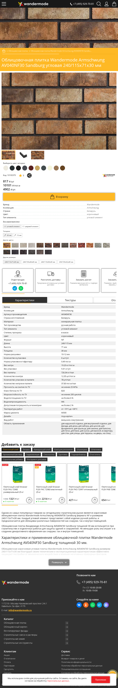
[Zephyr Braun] (81, 245)
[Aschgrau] (98, 245)
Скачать (7, 672)
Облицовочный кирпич (15, 626)
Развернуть (57, 562)
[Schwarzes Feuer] (7, 252)
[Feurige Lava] (90, 245)
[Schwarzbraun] (65, 245)
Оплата (7, 662)
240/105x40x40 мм (30, 262)
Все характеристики (11, 222)
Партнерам (9, 665)
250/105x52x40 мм (66, 262)
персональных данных (58, 680)
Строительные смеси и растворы (20, 634)
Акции (7, 655)
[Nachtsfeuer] (48, 245)
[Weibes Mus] (15, 245)
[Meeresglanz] (31, 252)
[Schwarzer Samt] (15, 252)
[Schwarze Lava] (23, 252)
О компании (9, 658)
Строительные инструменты (18, 643)
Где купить (9, 669)
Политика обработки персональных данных (81, 665)
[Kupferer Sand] (56, 245)
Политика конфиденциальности (76, 662)
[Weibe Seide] (31, 245)
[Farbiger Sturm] (73, 245)
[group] (51, 280)
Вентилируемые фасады (16, 630)
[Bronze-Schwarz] (40, 245)
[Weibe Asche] (106, 245)
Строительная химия (14, 639)
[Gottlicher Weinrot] (40, 252)
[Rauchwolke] (23, 245)
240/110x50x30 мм (48, 262)
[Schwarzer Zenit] (48, 252)
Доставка (65, 655)
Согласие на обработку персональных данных (82, 672)
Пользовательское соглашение (75, 669)
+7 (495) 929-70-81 (17, 283)
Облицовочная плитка (15, 622)
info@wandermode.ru (20, 610)
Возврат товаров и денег (73, 658)
